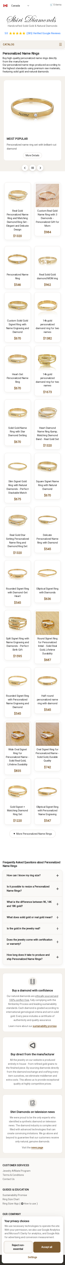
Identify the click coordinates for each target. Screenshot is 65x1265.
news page (37, 1147)
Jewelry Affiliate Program (17, 1170)
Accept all (46, 1247)
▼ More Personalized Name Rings (32, 833)
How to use (29, 1203)
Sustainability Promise (15, 1195)
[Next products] (40, 168)
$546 (17, 284)
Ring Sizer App (11, 1203)
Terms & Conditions (13, 1175)
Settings (32, 1257)
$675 (17, 499)
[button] (32, 44)
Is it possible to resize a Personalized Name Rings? (28, 888)
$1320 (17, 236)
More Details (32, 155)
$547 (47, 820)
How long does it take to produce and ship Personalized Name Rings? (28, 957)
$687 (47, 660)
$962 (47, 284)
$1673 (47, 392)
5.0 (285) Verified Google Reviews (32, 33)
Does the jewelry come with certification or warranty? (29, 941)
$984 (47, 232)
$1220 (17, 820)
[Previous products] (25, 168)
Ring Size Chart (11, 1199)
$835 (17, 771)
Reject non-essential (18, 1247)
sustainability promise (45, 1026)
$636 (47, 599)
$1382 (47, 338)
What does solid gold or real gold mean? (30, 917)
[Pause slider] (32, 168)
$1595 (17, 656)
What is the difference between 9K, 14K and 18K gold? (29, 904)
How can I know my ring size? (24, 875)
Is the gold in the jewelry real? (23, 928)
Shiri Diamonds (30, 19)
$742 (47, 767)
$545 (47, 549)
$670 (17, 338)
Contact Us (9, 1179)
